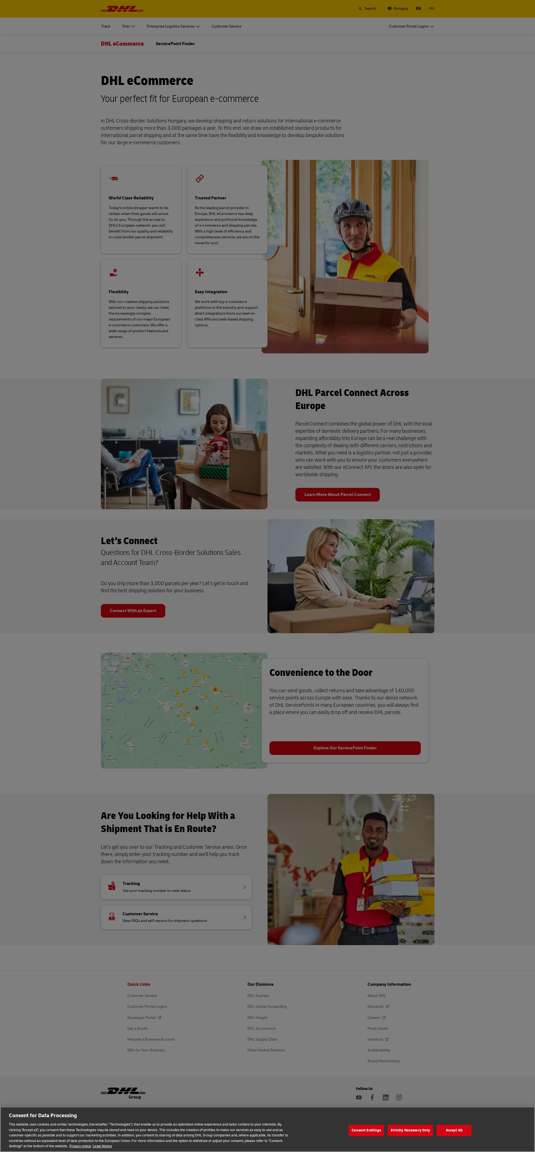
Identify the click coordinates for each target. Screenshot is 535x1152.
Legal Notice (102, 1146)
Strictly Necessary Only (410, 1130)
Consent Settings (366, 1130)
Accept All (454, 1130)
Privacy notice (80, 1146)
